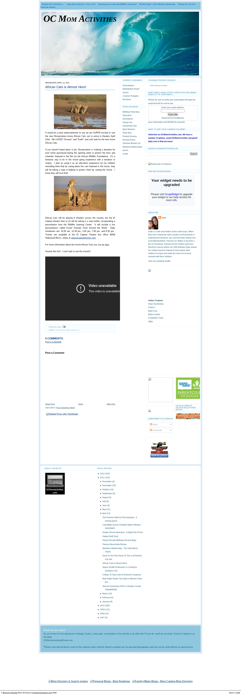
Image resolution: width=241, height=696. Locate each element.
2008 (102, 613)
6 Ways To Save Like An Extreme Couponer (121, 575)
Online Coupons (155, 300)
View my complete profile (159, 261)
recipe (125, 154)
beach (125, 150)
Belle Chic (152, 311)
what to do (75, 330)
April (104, 513)
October (106, 489)
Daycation (127, 115)
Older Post (111, 404)
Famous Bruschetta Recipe (114, 544)
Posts (154, 424)
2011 (102, 477)
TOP (238, 693)
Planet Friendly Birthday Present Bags (119, 540)
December (107, 481)
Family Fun (127, 122)
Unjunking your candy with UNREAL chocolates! (117, 4)
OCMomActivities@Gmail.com (58, 640)
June (104, 505)
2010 (102, 605)
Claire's (151, 307)
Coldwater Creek (155, 318)
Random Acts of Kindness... (53, 4)
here (107, 244)
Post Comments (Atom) (65, 408)
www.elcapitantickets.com (83, 238)
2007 (102, 617)
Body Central (154, 314)
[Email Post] (64, 327)
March (105, 593)
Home (80, 404)
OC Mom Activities (80, 18)
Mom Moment (129, 129)
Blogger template (10, 693)
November (107, 485)
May (104, 509)
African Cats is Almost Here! (65, 87)
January (106, 601)
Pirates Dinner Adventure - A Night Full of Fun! (122, 532)
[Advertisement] (172, 349)
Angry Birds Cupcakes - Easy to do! (81, 4)
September (107, 493)
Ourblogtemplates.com (42, 693)
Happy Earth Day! (110, 536)
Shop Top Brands (156, 304)
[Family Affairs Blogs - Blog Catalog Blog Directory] (162, 681)
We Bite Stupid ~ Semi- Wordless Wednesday (157, 4)
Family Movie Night (62, 330)
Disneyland (128, 119)
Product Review (130, 136)
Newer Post (50, 404)
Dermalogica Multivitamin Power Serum (131, 89)
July (104, 501)
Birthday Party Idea (131, 112)
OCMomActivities (155, 85)
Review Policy (129, 140)
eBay (150, 321)
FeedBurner (178, 118)
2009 (102, 609)
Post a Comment (53, 342)
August (105, 497)
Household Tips (130, 126)
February (106, 597)
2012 (102, 473)
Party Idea (127, 133)
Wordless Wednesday (132, 147)
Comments (157, 430)
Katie (164, 218)
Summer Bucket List (131, 143)
